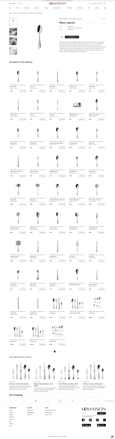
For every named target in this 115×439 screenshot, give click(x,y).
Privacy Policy (48, 414)
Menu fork (32, 86)
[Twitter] (104, 420)
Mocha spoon (33, 143)
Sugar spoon (13, 284)
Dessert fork (92, 86)
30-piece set (33, 341)
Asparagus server (14, 256)
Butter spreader (93, 284)
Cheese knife (33, 313)
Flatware (46, 7)
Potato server (92, 171)
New (10, 7)
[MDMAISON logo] (94, 409)
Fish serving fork (73, 228)
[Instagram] (97, 420)
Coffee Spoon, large (93, 115)
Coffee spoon (13, 143)
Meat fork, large (34, 171)
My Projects (94, 3)
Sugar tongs (33, 284)
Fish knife (52, 115)
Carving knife (53, 256)
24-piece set (13, 341)
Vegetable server (54, 171)
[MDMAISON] (57, 3)
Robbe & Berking (23, 13)
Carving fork (33, 256)
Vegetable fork (73, 171)
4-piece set (52, 313)
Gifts (89, 7)
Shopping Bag (30, 412)
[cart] (101, 3)
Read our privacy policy (89, 416)
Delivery (11, 414)
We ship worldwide (57, 0)
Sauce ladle (13, 199)
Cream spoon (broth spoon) (56, 143)
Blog (105, 7)
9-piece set (92, 313)
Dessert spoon (72, 86)
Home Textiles (69, 7)
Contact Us (12, 419)
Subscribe (101, 413)
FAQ (10, 426)
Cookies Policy (48, 412)
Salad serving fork (14, 228)
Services (97, 7)
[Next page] (59, 351)
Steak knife (52, 284)
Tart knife (91, 256)
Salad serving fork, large (95, 199)
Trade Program (12, 3)
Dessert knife (13, 115)
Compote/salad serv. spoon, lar (57, 199)
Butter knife (13, 313)
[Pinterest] (90, 420)
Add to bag (72, 37)
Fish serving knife (93, 228)
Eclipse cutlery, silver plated (35, 13)
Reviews (11, 423)
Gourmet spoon (53, 228)
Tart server (72, 256)
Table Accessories (57, 7)
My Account (30, 410)
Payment (11, 417)
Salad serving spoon (74, 199)
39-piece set (53, 341)
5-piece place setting (74, 313)
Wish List (29, 414)
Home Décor (80, 7)
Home (10, 13)
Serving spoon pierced (74, 284)
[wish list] (98, 3)
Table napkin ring (73, 115)
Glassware (37, 7)
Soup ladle (32, 199)
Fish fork (32, 115)
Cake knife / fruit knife (15, 171)
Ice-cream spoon (73, 143)
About (10, 410)
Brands (17, 7)
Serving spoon (33, 228)
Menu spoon (13, 86)
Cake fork (91, 143)
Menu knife (52, 86)
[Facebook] (83, 420)
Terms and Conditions (50, 410)
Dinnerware (26, 7)
